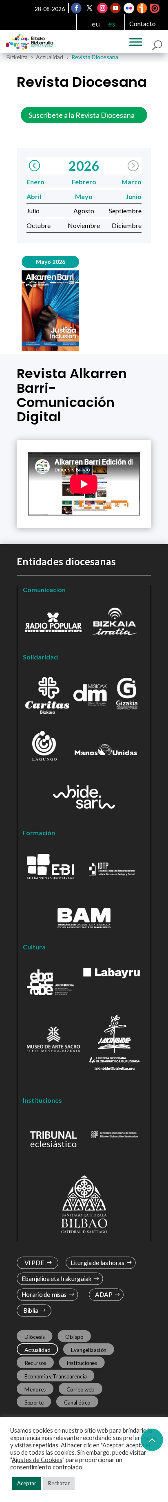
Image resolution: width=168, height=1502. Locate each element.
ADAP (103, 1294)
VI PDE (34, 1263)
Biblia (30, 1310)
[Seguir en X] (89, 8)
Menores (35, 1389)
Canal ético (77, 1402)
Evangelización (89, 1349)
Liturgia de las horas (97, 1263)
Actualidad (37, 1349)
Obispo (74, 1336)
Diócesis (34, 1336)
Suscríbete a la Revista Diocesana (82, 115)
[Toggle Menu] (135, 42)
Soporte (34, 1402)
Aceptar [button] (26, 1483)
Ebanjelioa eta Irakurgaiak (57, 1279)
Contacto (142, 23)
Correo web (80, 1389)
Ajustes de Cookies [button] (37, 1459)
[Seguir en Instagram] (102, 8)
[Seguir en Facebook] (76, 8)
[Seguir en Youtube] (115, 8)
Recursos (35, 1362)
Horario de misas (44, 1294)
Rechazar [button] (59, 1483)
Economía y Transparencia (55, 1376)
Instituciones (82, 1362)
